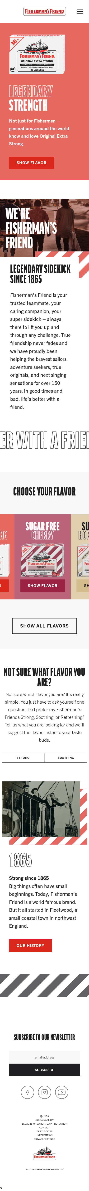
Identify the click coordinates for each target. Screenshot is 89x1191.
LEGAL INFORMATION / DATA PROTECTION (44, 1123)
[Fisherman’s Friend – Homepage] (44, 11)
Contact (44, 1127)
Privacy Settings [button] (44, 1138)
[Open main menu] (80, 11)
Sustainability (45, 1119)
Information (44, 1135)
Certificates (44, 1131)
